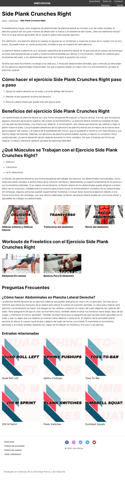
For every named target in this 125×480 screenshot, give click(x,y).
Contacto (118, 1)
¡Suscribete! (94, 1)
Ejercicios (13, 20)
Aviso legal (9, 441)
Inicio (4, 20)
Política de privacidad (14, 446)
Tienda (120, 5)
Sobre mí (107, 1)
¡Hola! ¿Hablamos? (12, 454)
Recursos (105, 5)
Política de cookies (13, 450)
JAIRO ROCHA (42, 3)
